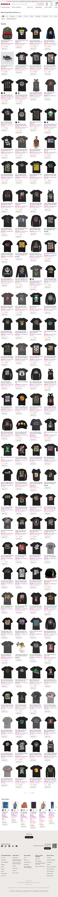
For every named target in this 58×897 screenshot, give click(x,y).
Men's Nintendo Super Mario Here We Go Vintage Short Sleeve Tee (21, 95)
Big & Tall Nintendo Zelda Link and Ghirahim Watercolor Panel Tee (50, 229)
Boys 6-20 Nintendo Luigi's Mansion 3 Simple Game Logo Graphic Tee (7, 483)
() (7, 46)
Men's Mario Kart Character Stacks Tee (35, 122)
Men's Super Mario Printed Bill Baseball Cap (50, 581)
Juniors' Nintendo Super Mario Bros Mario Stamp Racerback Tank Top (50, 204)
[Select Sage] (5, 810)
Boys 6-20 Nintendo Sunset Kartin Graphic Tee (36, 332)
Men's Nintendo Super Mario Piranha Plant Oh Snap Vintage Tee (36, 282)
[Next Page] (31, 793)
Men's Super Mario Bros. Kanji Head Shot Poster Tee (36, 357)
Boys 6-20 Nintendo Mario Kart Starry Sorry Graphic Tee (36, 655)
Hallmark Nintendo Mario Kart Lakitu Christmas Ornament (21, 655)
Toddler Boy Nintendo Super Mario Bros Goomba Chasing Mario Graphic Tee (50, 279)
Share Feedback (29, 837)
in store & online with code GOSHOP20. (41, 1)
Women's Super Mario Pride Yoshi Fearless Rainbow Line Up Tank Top (50, 382)
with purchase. (13, 1)
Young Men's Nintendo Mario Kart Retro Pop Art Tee (50, 531)
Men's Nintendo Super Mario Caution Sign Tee (36, 175)
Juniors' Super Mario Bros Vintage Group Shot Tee (20, 531)
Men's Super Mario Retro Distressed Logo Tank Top (21, 125)
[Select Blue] (3, 810)
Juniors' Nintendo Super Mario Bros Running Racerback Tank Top (50, 754)
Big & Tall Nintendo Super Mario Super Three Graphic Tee (6, 332)
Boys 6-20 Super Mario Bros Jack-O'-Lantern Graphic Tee (21, 407)
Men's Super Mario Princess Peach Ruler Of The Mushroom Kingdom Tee (36, 531)
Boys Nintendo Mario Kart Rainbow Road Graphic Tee (21, 632)
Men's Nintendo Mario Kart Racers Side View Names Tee (7, 95)
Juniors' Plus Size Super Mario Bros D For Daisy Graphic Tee (36, 483)
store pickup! (26, 1)
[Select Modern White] (43, 810)
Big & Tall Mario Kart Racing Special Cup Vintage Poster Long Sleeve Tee (7, 433)
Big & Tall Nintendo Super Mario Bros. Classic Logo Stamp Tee (35, 229)
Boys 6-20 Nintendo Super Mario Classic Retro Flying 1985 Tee (35, 731)
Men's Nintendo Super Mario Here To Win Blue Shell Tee (36, 382)
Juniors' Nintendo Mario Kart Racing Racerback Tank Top (50, 407)
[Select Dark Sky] (12, 810)
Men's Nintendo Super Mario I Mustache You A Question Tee (7, 307)
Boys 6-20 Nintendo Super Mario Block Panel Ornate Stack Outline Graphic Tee (21, 581)
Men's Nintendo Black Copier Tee (50, 332)
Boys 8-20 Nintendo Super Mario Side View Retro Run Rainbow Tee (6, 779)
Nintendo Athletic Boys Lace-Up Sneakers (7, 66)
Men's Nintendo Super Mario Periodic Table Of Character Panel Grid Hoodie (50, 779)
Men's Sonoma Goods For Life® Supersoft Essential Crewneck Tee (14, 812)
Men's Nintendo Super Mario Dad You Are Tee (21, 754)
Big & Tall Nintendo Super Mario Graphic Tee (49, 93)
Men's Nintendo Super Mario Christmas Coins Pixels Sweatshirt (7, 204)
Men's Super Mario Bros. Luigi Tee (50, 433)
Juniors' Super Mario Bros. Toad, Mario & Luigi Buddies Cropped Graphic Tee (36, 433)
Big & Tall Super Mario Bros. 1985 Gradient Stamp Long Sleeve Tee (50, 632)
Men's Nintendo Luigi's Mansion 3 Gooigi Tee (34, 680)
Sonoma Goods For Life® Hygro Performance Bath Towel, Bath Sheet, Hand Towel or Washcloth (24, 812)
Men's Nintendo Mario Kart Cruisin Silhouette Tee (21, 731)
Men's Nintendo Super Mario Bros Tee (7, 531)
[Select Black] (2, 93)
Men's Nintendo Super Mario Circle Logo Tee (36, 507)
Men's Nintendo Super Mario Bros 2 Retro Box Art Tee (50, 66)
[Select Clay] (21, 810)
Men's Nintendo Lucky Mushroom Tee (34, 307)
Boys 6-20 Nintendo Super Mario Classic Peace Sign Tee (50, 680)
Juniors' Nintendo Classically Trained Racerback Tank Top (36, 93)
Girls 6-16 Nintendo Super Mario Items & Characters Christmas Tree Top (20, 705)
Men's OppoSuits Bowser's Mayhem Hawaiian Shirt (35, 150)
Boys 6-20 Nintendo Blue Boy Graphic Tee (36, 632)
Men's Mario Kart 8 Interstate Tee (21, 382)
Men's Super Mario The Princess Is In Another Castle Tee (36, 254)
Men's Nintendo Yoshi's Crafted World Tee (20, 779)
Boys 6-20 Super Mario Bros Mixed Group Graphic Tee (7, 606)
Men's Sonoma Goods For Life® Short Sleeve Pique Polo (42, 812)
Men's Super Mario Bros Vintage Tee (20, 204)
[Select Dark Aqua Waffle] (24, 810)
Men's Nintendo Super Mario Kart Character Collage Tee (36, 204)
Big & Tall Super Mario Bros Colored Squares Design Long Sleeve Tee (21, 483)
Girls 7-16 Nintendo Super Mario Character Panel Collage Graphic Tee (50, 507)
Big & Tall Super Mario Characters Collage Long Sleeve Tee (6, 382)
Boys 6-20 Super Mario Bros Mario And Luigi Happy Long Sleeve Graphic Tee (21, 279)
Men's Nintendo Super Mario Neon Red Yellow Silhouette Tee (7, 680)
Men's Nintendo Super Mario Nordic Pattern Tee (36, 407)
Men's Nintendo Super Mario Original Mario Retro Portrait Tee (21, 507)
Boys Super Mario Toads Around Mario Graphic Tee (6, 632)
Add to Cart (4, 48)
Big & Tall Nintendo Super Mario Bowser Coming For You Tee (21, 175)
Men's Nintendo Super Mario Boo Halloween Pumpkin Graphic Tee (36, 779)
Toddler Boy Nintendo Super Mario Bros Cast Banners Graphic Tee (50, 483)
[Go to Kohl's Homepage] (5, 4)
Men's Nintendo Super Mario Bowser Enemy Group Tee (50, 357)
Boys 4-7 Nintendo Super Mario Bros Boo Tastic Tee (6, 122)
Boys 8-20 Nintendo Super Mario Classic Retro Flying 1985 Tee (6, 731)
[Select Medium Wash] (49, 810)
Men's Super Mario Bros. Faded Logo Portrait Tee (6, 655)
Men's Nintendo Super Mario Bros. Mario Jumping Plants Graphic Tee (7, 175)
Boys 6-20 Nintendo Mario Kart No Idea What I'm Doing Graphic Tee (36, 705)
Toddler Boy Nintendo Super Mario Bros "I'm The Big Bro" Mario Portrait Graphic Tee (7, 254)
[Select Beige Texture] (40, 810)
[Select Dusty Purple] (31, 810)
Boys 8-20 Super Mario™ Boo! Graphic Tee (21, 41)
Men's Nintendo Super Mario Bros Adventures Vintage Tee (21, 357)
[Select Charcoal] (4, 93)
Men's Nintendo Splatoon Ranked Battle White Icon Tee (7, 279)
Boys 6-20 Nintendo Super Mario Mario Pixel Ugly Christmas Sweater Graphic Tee (50, 731)
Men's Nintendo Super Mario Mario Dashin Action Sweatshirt (21, 606)
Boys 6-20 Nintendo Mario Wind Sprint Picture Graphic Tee (21, 458)
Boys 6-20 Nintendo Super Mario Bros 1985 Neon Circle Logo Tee (36, 754)
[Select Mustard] (15, 810)
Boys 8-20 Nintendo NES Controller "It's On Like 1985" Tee (50, 556)
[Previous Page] (25, 793)
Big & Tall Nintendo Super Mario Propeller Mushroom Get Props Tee (21, 332)
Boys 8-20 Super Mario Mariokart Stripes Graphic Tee (36, 41)
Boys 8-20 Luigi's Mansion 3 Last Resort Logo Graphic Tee (7, 581)
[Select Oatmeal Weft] (33, 810)
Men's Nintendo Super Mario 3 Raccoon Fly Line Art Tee (36, 581)
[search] (13, 4)
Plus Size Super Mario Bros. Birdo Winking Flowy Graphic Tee (36, 606)
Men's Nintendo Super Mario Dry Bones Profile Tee (7, 150)
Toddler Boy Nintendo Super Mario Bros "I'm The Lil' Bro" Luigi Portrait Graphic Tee (50, 175)
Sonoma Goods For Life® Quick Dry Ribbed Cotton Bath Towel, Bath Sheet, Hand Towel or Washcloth (33, 812)
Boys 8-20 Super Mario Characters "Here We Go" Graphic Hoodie (49, 41)
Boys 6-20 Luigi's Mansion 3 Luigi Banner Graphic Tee (7, 507)
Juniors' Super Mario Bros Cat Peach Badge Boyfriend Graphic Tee (21, 66)
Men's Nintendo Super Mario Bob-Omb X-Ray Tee (21, 229)
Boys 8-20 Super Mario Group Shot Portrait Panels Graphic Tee (36, 458)
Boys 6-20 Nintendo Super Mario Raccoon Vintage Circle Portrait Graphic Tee (7, 754)
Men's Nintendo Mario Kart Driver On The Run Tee (35, 556)
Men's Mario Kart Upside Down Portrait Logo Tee (49, 458)
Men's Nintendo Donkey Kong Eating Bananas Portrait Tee (50, 606)
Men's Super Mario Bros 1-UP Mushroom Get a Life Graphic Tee (50, 125)
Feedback (56, 449)
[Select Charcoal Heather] (30, 279)
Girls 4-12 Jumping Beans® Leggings (52, 812)
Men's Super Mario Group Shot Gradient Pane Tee (6, 407)
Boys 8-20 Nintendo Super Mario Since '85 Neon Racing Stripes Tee (50, 705)
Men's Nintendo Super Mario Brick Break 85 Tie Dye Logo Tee (50, 307)
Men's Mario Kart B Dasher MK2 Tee (50, 150)
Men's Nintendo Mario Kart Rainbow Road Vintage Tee (35, 66)
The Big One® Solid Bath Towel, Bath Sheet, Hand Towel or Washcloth (5, 812)
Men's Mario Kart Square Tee (50, 253)
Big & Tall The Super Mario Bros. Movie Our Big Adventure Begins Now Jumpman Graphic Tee (21, 556)
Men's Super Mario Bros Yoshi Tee (7, 458)
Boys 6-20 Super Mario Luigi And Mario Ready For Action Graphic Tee (7, 705)
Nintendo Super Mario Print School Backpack (6, 41)
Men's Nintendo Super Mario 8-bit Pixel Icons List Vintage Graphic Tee (7, 357)
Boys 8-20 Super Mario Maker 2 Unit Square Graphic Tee (21, 254)
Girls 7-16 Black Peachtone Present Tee (50, 655)
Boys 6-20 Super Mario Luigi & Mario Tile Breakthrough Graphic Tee (7, 556)
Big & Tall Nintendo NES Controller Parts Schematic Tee (6, 229)
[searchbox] (23, 4)
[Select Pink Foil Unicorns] (52, 810)
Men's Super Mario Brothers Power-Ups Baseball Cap (21, 433)
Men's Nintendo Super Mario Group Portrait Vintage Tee (21, 150)
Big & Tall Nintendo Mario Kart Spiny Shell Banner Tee (21, 680)
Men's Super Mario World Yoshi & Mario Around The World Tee (21, 307)
